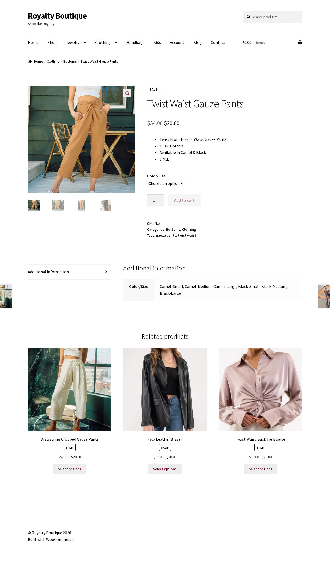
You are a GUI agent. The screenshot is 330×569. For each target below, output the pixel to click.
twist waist (187, 235)
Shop (52, 42)
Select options (69, 469)
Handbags (135, 42)
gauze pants (166, 235)
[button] (127, 93)
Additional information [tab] (48, 271)
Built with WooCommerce (50, 539)
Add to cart (184, 200)
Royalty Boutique (57, 16)
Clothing (103, 42)
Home (33, 42)
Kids (157, 42)
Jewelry (72, 42)
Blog (197, 42)
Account (177, 42)
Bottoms (70, 61)
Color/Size (156, 175)
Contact (218, 42)
